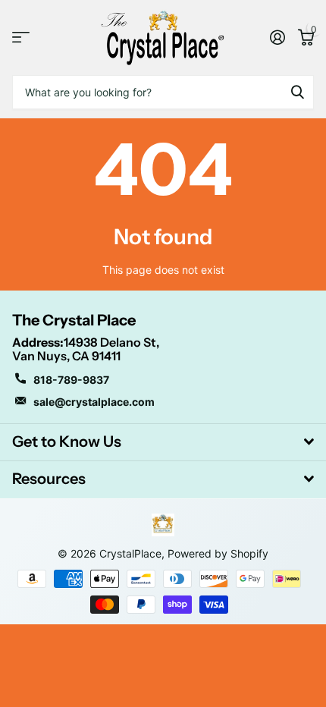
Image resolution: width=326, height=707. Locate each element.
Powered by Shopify (218, 553)
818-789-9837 (71, 379)
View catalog (21, 37)
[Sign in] (277, 37)
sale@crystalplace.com (94, 401)
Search (297, 92)
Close (163, 442)
